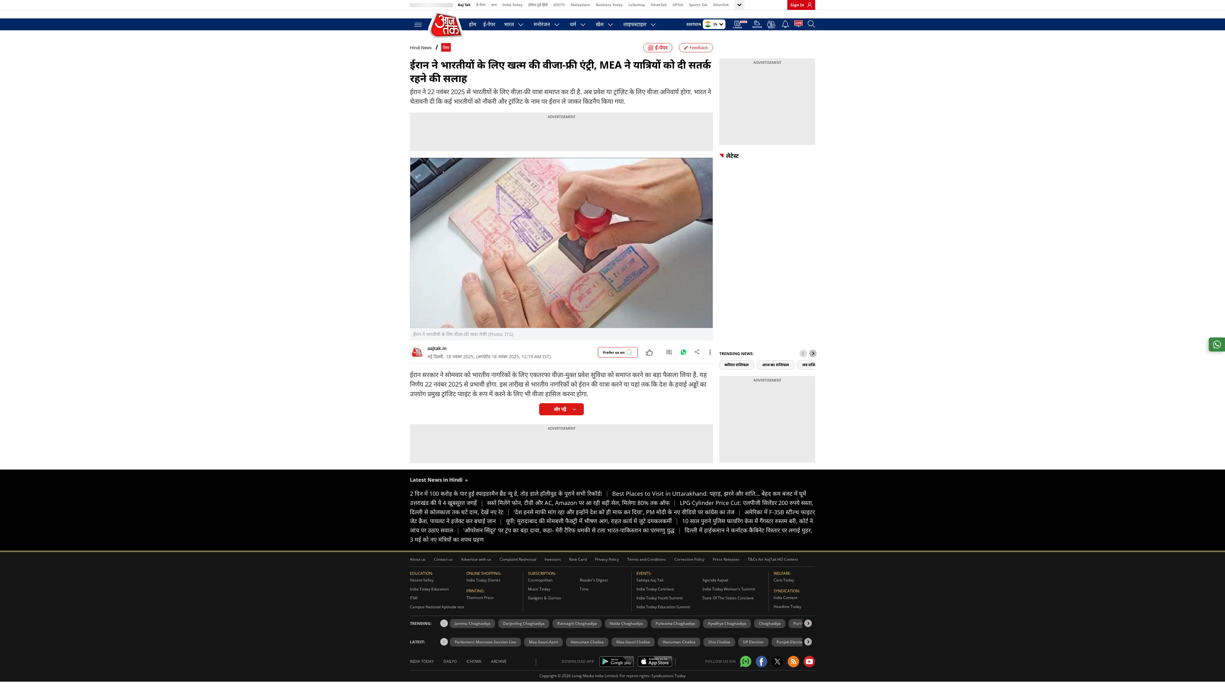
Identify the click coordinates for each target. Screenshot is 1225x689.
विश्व (446, 47)
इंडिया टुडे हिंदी (538, 4)
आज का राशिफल (775, 364)
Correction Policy (689, 559)
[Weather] (757, 25)
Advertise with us (476, 559)
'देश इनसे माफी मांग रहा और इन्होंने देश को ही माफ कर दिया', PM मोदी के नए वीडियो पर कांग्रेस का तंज (627, 512)
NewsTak (659, 4)
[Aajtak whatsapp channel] (745, 661)
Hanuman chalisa (679, 642)
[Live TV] (798, 24)
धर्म (573, 24)
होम (472, 24)
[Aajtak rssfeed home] (793, 661)
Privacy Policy (607, 559)
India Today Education (429, 589)
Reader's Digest (594, 580)
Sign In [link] (797, 5)
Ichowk (473, 661)
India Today (512, 4)
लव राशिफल (811, 364)
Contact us (443, 559)
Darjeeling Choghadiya (524, 623)
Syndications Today (668, 675)
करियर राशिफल (736, 364)
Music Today (539, 589)
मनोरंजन (542, 24)
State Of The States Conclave (728, 598)
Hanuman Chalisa (587, 642)
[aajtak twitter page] (777, 661)
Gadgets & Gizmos (544, 598)
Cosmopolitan (540, 580)
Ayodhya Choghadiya (727, 623)
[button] (813, 353)
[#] (683, 354)
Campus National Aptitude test (437, 607)
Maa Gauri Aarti (543, 642)
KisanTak (721, 4)
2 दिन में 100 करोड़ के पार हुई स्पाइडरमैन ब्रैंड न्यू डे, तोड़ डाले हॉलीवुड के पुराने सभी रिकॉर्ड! (509, 493)
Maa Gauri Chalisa (633, 642)
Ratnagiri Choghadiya (577, 623)
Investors (553, 559)
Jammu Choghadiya (472, 623)
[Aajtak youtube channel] (809, 661)
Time (584, 589)
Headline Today (787, 606)
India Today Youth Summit (659, 598)
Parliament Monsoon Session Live (485, 642)
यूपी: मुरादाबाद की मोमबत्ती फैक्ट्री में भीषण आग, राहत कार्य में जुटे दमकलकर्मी (592, 521)
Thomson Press (480, 597)
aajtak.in (437, 348)
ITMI (414, 598)
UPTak (677, 4)
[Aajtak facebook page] (761, 661)
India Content (785, 597)
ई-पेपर (481, 4)
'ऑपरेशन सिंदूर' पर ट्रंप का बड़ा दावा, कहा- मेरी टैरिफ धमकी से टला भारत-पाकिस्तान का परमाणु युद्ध (572, 530)
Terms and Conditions (646, 559)
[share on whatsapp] (1217, 344)
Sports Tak (698, 4)
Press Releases (726, 559)
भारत (509, 24)
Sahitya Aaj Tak (650, 580)
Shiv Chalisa (719, 642)
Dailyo (450, 661)
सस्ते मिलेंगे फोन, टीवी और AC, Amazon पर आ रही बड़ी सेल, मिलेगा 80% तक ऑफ (581, 503)
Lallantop (636, 4)
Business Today (609, 4)
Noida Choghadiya (626, 623)
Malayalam (580, 4)
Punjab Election (790, 642)
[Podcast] (771, 24)
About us (418, 559)
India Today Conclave (655, 589)
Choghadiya (770, 623)
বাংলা (494, 4)
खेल (600, 24)
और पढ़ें (560, 409)
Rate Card (578, 559)
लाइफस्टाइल (634, 24)
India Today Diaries (483, 580)
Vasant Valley (422, 580)
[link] (808, 5)
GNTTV (559, 4)
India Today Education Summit (663, 607)
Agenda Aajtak (715, 580)
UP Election (753, 642)
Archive (499, 661)
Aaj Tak (464, 4)
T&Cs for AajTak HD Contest (773, 559)
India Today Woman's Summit (728, 589)
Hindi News (421, 47)
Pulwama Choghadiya (675, 623)
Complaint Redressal (518, 559)
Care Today (784, 580)
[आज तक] (446, 25)
